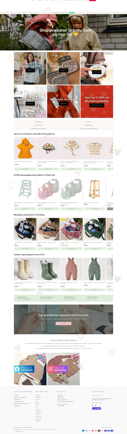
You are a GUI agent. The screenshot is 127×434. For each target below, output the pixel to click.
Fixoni (37, 408)
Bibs (37, 406)
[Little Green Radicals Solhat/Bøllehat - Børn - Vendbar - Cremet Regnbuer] (71, 148)
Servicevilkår (47, 429)
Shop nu (63, 323)
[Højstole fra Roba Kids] (30, 101)
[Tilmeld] (112, 395)
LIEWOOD (38, 397)
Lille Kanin (38, 414)
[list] (63, 298)
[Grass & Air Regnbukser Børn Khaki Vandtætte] (94, 269)
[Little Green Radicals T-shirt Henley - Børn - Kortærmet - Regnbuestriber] (94, 148)
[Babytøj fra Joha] (30, 68)
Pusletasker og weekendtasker (88, 128)
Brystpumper (38, 125)
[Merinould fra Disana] (63, 101)
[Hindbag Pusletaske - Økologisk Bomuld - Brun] (48, 229)
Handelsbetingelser (19, 401)
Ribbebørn (38, 421)
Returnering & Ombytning (20, 397)
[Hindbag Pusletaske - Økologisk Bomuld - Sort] (25, 229)
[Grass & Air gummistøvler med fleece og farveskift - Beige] (25, 269)
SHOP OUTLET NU (97, 105)
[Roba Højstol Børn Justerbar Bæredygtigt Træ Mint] (25, 189)
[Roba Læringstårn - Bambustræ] (94, 189)
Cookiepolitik (17, 406)
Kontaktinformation (19, 431)
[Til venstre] (108, 134)
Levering (16, 395)
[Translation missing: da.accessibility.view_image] (30, 369)
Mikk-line (38, 395)
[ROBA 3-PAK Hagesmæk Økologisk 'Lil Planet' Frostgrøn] (71, 189)
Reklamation (17, 399)
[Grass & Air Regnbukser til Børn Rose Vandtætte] (71, 269)
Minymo (38, 399)
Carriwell (38, 410)
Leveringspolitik (54, 429)
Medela (37, 403)
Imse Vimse (38, 418)
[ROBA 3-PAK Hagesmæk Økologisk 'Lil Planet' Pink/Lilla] (48, 189)
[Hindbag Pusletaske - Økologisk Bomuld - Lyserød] (71, 229)
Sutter (88, 122)
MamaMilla (19, 427)
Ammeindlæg (38, 122)
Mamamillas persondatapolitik (21, 403)
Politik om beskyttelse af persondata (37, 429)
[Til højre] (111, 134)
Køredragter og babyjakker (38, 128)
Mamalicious (39, 412)
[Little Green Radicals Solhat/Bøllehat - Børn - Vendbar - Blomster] (48, 148)
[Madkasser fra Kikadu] (63, 68)
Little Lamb (38, 416)
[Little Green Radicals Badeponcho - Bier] (25, 148)
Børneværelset (88, 125)
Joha (37, 401)
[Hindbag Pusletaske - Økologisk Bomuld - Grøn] (94, 229)
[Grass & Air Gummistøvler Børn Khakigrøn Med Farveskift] (48, 269)
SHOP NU (30, 70)
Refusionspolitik (25, 429)
